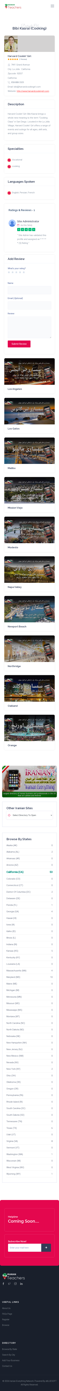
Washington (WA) (14, 1154)
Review (11, 313)
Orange (12, 745)
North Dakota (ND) (15, 1029)
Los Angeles (15, 389)
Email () (15, 298)
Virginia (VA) (12, 1141)
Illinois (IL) (11, 937)
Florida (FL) (11, 905)
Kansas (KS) (12, 951)
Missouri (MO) (13, 1003)
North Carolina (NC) (15, 1023)
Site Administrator (28, 221)
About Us (6, 1308)
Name (10, 283)
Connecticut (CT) (14, 885)
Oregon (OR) (12, 1088)
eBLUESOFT (51, 1381)
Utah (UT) (11, 1134)
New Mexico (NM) (14, 1056)
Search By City (8, 1355)
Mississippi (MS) (14, 1010)
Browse (5, 1325)
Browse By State (9, 1349)
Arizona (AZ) (12, 865)
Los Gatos (13, 428)
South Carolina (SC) (15, 1108)
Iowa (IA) (10, 924)
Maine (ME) (11, 983)
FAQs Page (7, 1314)
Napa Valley (15, 587)
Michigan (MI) (12, 990)
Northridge (14, 666)
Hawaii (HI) (11, 918)
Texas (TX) (11, 1128)
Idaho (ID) (11, 931)
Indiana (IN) (11, 944)
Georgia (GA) (12, 911)
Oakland (13, 705)
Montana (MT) (13, 1016)
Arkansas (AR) (13, 858)
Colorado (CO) (13, 879)
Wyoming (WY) (13, 1174)
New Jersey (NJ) (14, 1049)
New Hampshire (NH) (16, 1042)
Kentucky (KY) (13, 957)
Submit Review (19, 344)
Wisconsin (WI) (13, 1160)
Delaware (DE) (13, 898)
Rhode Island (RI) (14, 1102)
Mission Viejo (15, 507)
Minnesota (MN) (14, 997)
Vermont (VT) (12, 1147)
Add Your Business (10, 1360)
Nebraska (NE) (13, 1036)
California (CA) (14, 871)
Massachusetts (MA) (16, 970)
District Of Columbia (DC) (18, 892)
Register (5, 1319)
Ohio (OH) (11, 1075)
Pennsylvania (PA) (14, 1095)
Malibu (12, 468)
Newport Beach (17, 626)
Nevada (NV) (12, 1062)
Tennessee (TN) (14, 1121)
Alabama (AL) (12, 852)
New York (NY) (13, 1069)
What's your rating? (17, 268)
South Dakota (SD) (15, 1115)
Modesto (13, 547)
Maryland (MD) (13, 977)
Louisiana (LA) (13, 964)
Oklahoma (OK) (13, 1082)
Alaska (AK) (11, 845)
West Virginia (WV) (15, 1167)
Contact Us (7, 1366)
